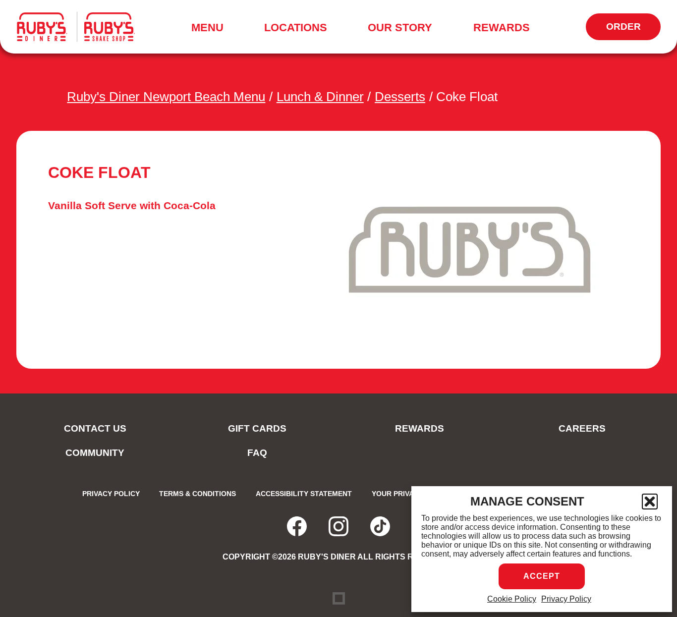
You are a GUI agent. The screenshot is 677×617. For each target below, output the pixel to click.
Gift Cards (257, 428)
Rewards (501, 27)
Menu (210, 29)
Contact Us (95, 428)
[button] (649, 501)
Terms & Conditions (197, 494)
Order (633, 30)
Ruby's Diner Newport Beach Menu (166, 97)
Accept (541, 576)
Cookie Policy (511, 599)
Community (94, 453)
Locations (295, 27)
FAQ (257, 453)
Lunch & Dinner (320, 97)
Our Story (400, 27)
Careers (582, 428)
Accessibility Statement (304, 494)
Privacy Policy (566, 599)
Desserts (400, 97)
